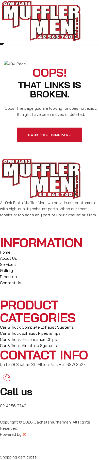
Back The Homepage (49, 135)
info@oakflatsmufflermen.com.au (30, 415)
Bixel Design (38, 434)
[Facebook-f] (6, 228)
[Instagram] (20, 228)
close (32, 456)
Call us (16, 391)
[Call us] (6, 377)
